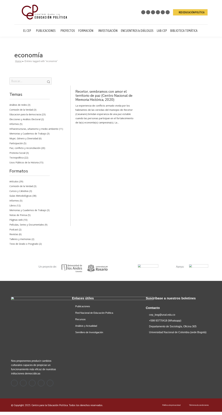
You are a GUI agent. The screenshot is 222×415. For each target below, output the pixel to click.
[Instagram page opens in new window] (153, 12)
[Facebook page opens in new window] (148, 12)
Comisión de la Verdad (21, 109)
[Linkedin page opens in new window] (158, 12)
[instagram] (32, 383)
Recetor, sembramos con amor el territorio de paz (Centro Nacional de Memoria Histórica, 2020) (103, 95)
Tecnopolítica (16, 157)
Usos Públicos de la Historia (24, 162)
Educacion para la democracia (25, 114)
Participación (16, 143)
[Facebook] (23, 383)
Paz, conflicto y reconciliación (24, 148)
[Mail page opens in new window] (168, 12)
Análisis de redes (18, 104)
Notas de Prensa (18, 215)
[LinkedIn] (41, 383)
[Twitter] (14, 383)
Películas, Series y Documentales (26, 224)
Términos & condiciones (199, 405)
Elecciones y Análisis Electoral (24, 119)
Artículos (14, 181)
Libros (12, 205)
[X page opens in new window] (143, 12)
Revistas (13, 234)
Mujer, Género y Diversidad (23, 138)
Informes (14, 124)
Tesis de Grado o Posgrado (23, 243)
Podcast (13, 229)
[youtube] (50, 383)
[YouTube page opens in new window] (163, 12)
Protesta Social (17, 152)
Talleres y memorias (20, 239)
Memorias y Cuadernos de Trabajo (27, 133)
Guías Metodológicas (20, 195)
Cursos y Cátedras (19, 191)
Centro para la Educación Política (50, 405)
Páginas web (16, 219)
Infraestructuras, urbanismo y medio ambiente (33, 128)
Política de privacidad (171, 405)
